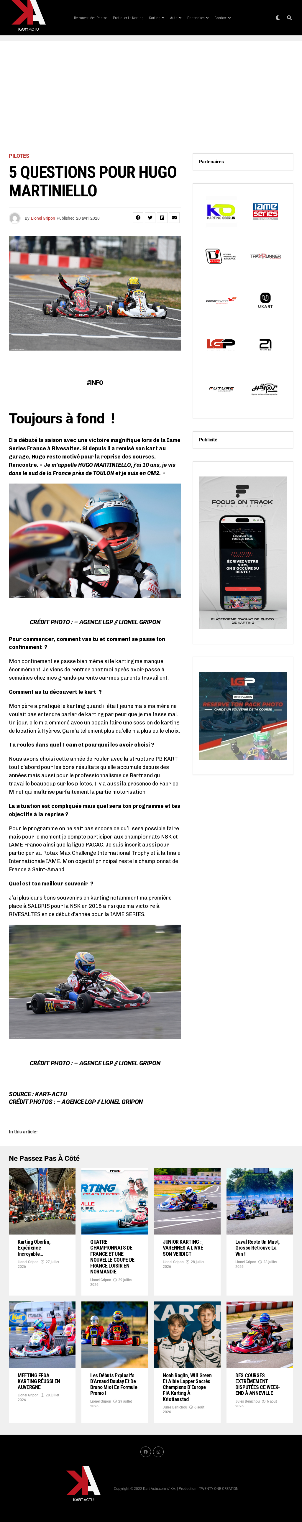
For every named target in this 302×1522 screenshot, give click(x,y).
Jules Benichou (175, 1407)
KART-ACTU (51, 1094)
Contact (220, 18)
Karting (154, 18)
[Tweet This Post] (150, 217)
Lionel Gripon (43, 218)
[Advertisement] (151, 97)
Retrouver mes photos (91, 18)
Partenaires (196, 18)
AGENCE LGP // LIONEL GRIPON (119, 622)
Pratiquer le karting (128, 18)
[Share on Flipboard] (162, 217)
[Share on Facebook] (138, 217)
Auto (174, 18)
